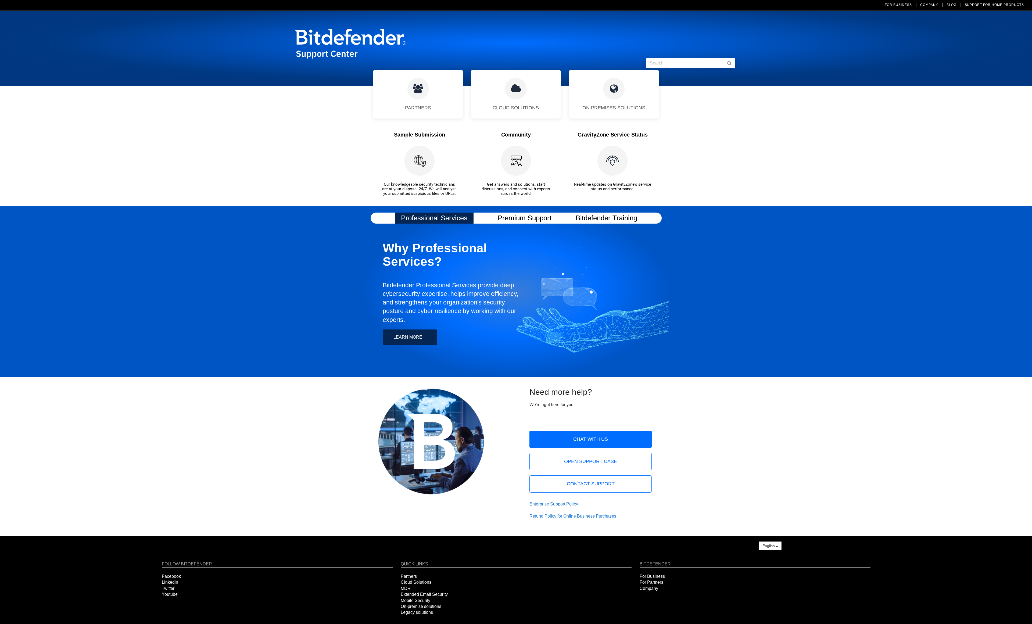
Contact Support (591, 483)
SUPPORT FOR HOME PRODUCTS (994, 5)
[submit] (732, 63)
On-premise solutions (421, 606)
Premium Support (524, 218)
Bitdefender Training (606, 218)
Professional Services (434, 218)
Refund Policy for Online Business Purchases (572, 516)
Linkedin (170, 582)
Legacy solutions (417, 612)
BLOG (951, 5)
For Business (652, 576)
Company (649, 588)
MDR (406, 588)
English (769, 546)
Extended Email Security (424, 594)
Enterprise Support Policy (553, 504)
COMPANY (929, 5)
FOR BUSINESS (898, 5)
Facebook (171, 576)
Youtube (170, 594)
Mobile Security (415, 600)
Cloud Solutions (416, 582)
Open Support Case (590, 461)
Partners (409, 576)
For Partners (651, 582)
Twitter (168, 588)
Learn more (407, 337)
